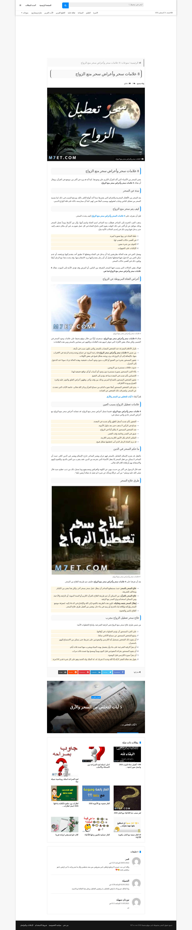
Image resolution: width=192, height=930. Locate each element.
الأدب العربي (48, 13)
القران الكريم (96, 697)
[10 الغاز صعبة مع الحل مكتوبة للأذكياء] (127, 824)
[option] (96, 707)
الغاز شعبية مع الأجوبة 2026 (99, 804)
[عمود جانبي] (20, 5)
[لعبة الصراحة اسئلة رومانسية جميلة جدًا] (64, 762)
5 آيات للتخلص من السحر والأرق (120, 397)
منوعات (25, 13)
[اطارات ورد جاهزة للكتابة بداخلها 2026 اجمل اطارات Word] (64, 793)
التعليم (88, 13)
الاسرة (95, 13)
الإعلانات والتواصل (26, 925)
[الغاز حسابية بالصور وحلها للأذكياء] (96, 824)
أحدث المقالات (30, 5)
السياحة (80, 13)
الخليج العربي (60, 13)
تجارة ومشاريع (37, 13)
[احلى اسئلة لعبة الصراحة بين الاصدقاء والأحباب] (96, 754)
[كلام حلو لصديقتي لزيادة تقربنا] (64, 824)
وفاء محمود (140, 83)
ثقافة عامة (71, 13)
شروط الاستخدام (41, 925)
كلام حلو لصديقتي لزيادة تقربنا (67, 835)
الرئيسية (134, 63)
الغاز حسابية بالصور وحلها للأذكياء (97, 835)
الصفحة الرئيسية (45, 5)
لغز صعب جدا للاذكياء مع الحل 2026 (127, 813)
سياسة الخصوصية (55, 925)
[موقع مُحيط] (161, 5)
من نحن (65, 925)
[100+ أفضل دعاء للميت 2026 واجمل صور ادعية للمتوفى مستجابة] (127, 754)
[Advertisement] (96, 36)
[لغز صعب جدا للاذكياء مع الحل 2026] (127, 798)
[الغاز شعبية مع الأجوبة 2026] (96, 793)
